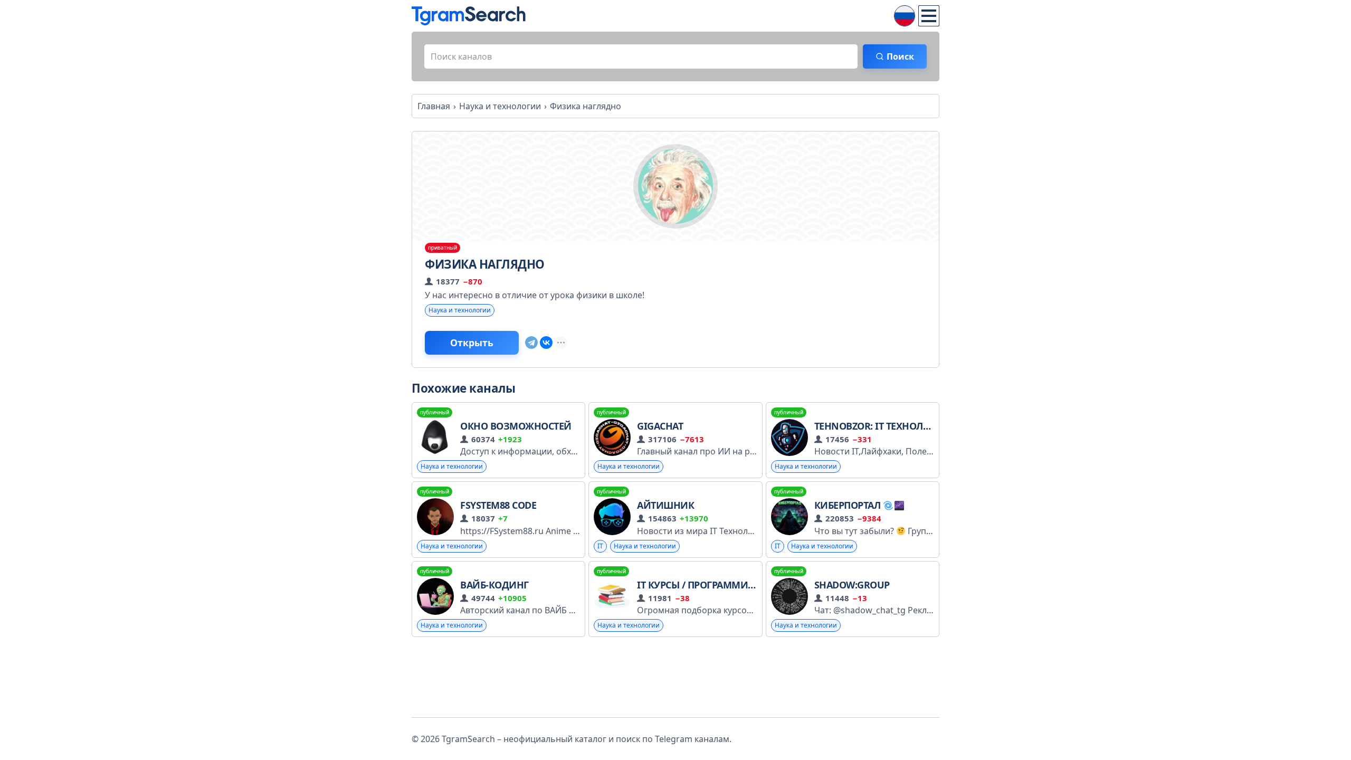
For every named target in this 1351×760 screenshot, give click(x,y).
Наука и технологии (460, 310)
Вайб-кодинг (494, 584)
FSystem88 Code (498, 505)
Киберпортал (848, 505)
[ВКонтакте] (546, 342)
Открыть (471, 342)
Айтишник (665, 505)
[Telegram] (531, 342)
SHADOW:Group (852, 584)
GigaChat (660, 426)
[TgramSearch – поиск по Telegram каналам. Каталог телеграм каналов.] (469, 15)
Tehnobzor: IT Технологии (882, 426)
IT (600, 546)
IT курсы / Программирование (715, 584)
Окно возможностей (516, 426)
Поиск (900, 56)
